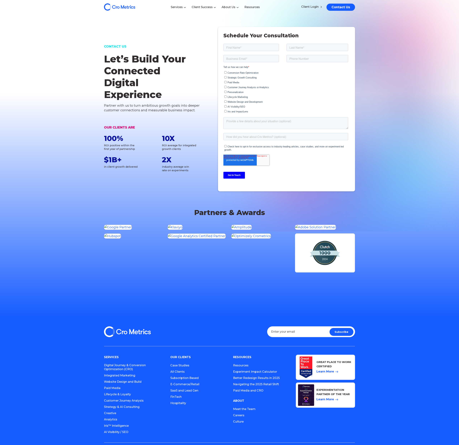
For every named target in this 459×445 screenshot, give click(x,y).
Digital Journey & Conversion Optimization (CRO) (125, 367)
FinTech (176, 397)
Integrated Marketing (119, 375)
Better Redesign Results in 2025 (256, 378)
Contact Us (341, 7)
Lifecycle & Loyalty (117, 394)
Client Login (310, 6)
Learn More (325, 371)
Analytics (110, 419)
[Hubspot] (134, 235)
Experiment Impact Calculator (255, 371)
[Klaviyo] (198, 227)
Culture (238, 421)
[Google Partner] (134, 227)
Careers (238, 415)
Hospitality (178, 403)
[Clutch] (325, 252)
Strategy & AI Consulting (121, 407)
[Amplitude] (261, 227)
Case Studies (179, 365)
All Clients (177, 371)
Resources (241, 365)
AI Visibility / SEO (116, 432)
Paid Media (112, 388)
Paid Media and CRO (248, 390)
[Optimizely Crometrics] (261, 235)
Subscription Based (184, 378)
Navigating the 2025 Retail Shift (256, 384)
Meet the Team (244, 409)
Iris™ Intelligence (116, 425)
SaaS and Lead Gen (184, 390)
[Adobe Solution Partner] (325, 227)
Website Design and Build (122, 381)
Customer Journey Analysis (124, 400)
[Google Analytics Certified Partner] (198, 235)
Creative (110, 413)
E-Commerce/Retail (184, 384)
